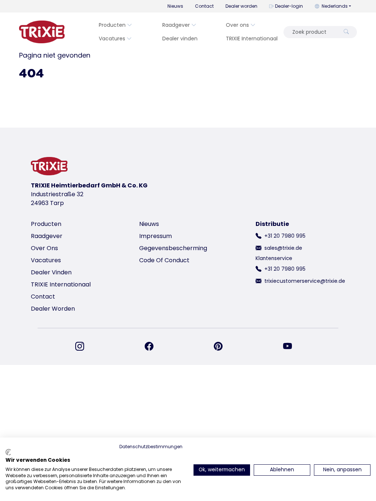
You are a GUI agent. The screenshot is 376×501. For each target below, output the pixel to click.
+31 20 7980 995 (285, 235)
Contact (204, 6)
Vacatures (112, 38)
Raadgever (176, 25)
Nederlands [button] (335, 6)
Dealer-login (289, 6)
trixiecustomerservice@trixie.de (304, 281)
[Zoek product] (346, 32)
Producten (112, 25)
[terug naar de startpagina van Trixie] (42, 32)
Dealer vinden (180, 38)
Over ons (237, 25)
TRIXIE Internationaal (252, 38)
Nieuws (175, 6)
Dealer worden (241, 6)
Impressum (155, 236)
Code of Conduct (164, 260)
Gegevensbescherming (173, 248)
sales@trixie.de (283, 248)
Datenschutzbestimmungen (150, 446)
